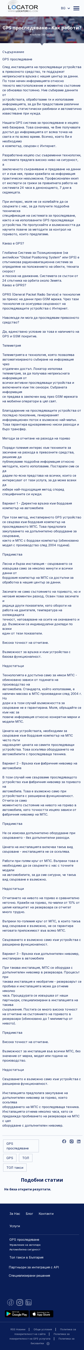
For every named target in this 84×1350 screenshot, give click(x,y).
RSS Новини (18, 1329)
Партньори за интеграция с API (34, 1267)
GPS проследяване (24, 1239)
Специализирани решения (29, 1275)
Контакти (46, 1214)
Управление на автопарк (25, 1244)
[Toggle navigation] (76, 8)
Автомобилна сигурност (24, 1249)
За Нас (15, 1214)
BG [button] (63, 8)
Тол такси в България (26, 1257)
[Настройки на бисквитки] (48, 1343)
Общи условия (43, 1329)
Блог (29, 1214)
